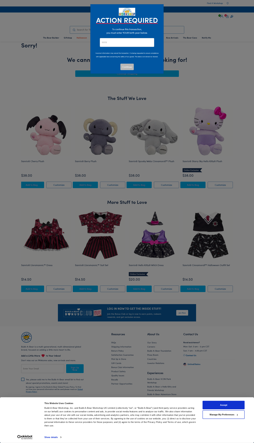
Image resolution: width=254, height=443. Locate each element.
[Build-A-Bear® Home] (127, 11)
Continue (127, 66)
